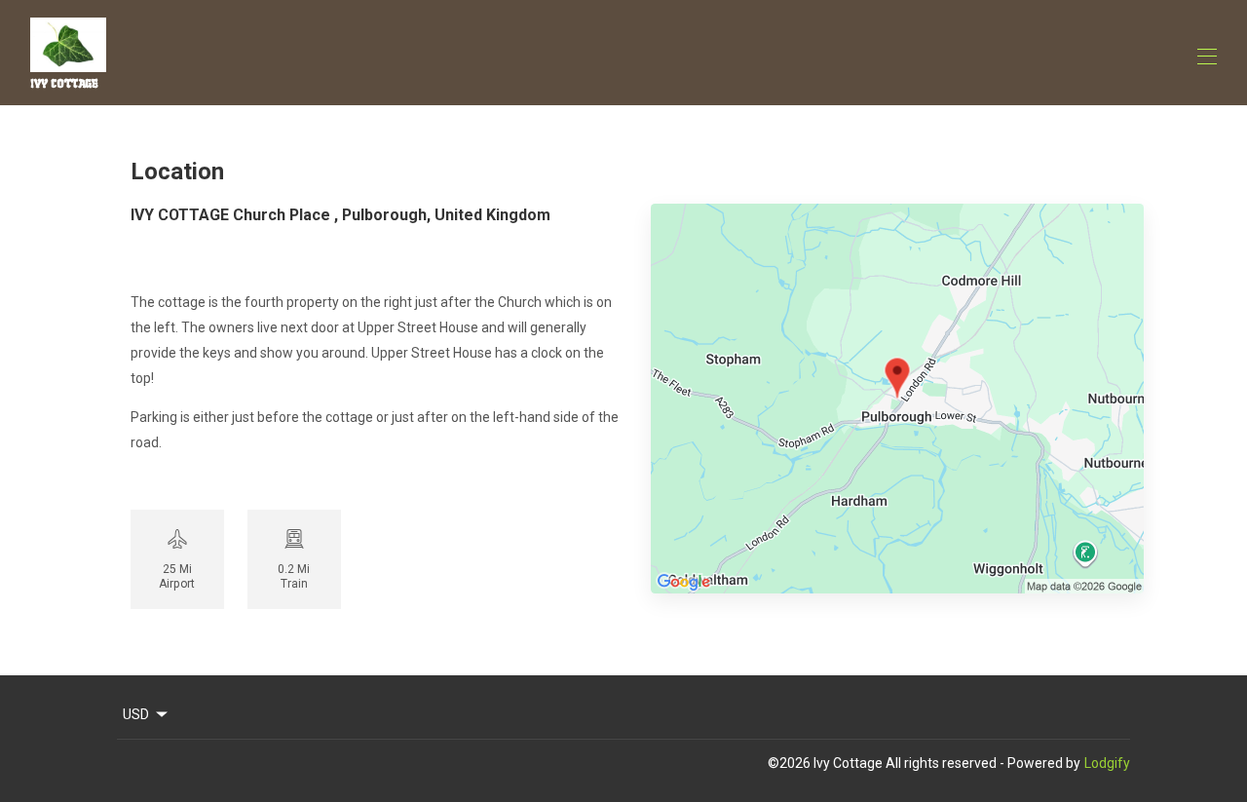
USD (136, 714)
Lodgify (1107, 763)
